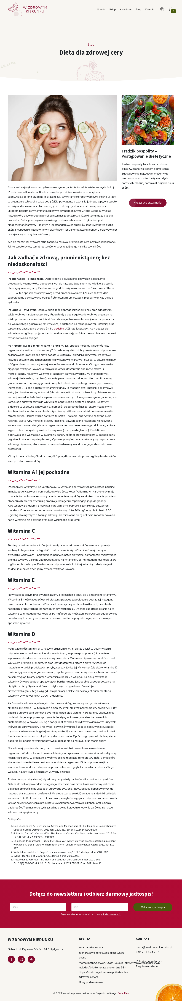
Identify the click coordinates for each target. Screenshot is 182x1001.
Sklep (112, 9)
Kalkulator (126, 9)
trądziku (58, 329)
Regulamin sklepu (147, 966)
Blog (138, 9)
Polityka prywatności (149, 961)
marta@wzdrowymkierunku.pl (154, 947)
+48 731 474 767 (147, 952)
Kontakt (149, 9)
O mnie (101, 9)
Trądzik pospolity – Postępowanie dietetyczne (146, 154)
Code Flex (123, 993)
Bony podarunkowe (91, 982)
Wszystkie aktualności (148, 203)
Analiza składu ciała (91, 947)
